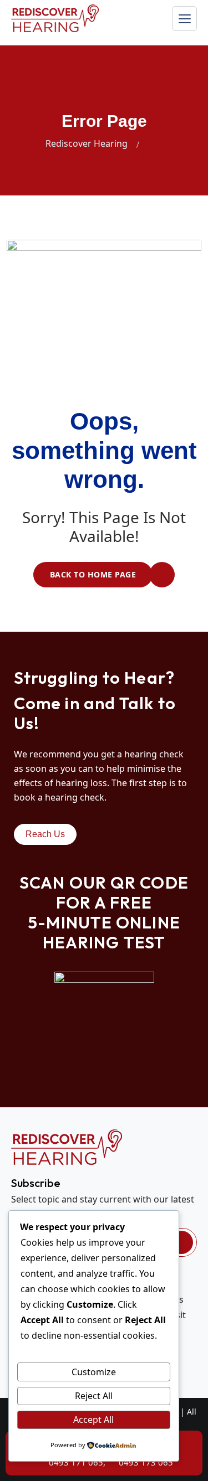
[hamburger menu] (184, 18)
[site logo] (55, 18)
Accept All (93, 1419)
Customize (94, 1372)
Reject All (94, 1396)
